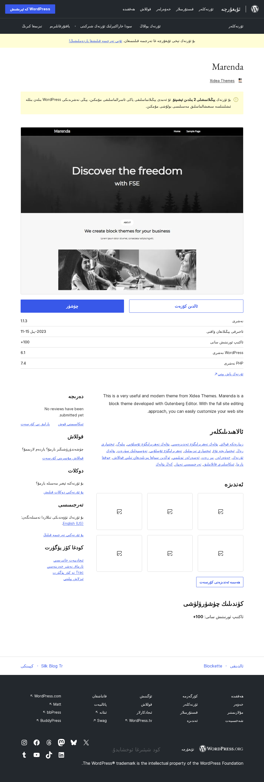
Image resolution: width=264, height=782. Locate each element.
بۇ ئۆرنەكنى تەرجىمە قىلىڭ (63, 535)
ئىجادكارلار (144, 712)
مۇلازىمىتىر (235, 712)
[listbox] (169, 532)
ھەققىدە (237, 696)
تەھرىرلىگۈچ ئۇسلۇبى (166, 450)
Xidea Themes (222, 80)
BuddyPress (48, 720)
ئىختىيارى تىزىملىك (197, 450)
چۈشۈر (72, 306)
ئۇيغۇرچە (188, 749)
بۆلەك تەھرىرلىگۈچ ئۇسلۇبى (148, 444)
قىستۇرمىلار (189, 712)
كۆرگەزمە (190, 696)
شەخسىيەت (234, 720)
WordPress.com (45, 696)
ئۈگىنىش (146, 696)
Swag (100, 720)
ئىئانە (101, 712)
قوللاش (146, 704)
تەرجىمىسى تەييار (188, 464)
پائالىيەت (100, 704)
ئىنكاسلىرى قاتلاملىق (218, 464)
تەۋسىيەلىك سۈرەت (132, 450)
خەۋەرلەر (223, 457)
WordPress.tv (138, 720)
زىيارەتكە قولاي (231, 444)
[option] (220, 511)
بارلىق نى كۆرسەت (35, 424)
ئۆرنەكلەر (236, 26)
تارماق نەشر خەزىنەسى (65, 566)
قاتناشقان (99, 696)
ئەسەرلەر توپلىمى (186, 457)
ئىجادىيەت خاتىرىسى (68, 560)
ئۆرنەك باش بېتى (230, 374)
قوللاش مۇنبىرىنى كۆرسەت (63, 458)
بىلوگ (121, 444)
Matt (55, 704)
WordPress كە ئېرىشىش (30, 9)
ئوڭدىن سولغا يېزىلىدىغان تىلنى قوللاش (141, 457)
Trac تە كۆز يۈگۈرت (68, 572)
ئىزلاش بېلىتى (73, 578)
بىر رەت (208, 457)
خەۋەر (238, 704)
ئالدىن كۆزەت (186, 306)
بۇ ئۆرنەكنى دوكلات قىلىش (64, 492)
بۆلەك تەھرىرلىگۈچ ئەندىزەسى (195, 444)
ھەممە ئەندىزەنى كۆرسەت (220, 582)
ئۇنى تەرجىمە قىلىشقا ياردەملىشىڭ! (95, 40)
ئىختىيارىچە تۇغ (224, 450)
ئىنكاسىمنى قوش (71, 424)
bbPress (52, 712)
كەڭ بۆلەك (164, 464)
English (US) (73, 523)
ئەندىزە (192, 720)
